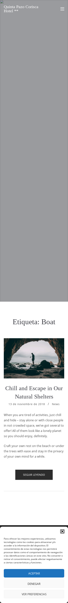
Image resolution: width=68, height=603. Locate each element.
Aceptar (34, 573)
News (56, 404)
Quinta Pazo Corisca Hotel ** (21, 8)
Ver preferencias (34, 594)
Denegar (34, 584)
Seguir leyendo (38, 476)
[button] (62, 531)
